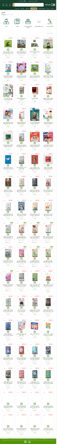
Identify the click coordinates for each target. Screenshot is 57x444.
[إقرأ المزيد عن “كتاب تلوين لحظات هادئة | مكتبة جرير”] (21, 96)
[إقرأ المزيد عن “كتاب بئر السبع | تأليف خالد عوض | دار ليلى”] (21, 165)
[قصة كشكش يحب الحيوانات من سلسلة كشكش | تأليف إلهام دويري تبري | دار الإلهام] (8, 229)
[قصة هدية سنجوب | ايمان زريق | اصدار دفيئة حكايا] (48, 206)
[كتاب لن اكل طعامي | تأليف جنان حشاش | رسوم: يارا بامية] (48, 182)
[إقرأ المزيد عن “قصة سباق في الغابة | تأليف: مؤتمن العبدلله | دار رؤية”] (21, 49)
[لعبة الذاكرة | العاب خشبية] (35, 326)
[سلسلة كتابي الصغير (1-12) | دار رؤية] (35, 44)
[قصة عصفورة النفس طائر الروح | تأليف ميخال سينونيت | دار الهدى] (8, 159)
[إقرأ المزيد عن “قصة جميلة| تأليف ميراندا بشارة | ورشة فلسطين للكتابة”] (35, 165)
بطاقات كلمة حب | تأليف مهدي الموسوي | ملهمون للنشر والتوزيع (48, 168)
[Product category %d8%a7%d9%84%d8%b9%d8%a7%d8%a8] (6, 22)
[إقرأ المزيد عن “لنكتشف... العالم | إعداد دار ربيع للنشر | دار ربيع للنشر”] (48, 332)
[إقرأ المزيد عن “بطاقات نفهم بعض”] (35, 96)
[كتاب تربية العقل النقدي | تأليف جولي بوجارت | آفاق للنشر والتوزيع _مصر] (21, 182)
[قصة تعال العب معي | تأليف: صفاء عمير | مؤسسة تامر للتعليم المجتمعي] (21, 206)
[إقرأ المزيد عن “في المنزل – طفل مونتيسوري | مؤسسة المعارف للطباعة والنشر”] (35, 308)
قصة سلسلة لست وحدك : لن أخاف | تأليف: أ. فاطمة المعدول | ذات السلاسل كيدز (35, 123)
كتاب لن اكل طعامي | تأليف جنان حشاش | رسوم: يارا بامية (48, 191)
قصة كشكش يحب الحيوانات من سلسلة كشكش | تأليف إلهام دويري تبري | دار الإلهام (8, 237)
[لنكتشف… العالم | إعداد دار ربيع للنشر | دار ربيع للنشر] (48, 326)
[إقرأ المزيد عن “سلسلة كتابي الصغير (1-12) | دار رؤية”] (35, 49)
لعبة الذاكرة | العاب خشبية (34, 333)
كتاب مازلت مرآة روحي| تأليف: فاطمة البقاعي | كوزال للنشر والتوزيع (48, 311)
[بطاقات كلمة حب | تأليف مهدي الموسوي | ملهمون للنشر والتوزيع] (48, 159)
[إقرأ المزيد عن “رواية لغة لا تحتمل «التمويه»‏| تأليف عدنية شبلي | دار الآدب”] (48, 74)
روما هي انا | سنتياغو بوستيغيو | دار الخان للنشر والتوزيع (8, 191)
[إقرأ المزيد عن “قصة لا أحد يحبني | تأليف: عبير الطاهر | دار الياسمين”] (48, 120)
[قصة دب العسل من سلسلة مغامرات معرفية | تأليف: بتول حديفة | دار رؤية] (8, 44)
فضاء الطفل (28, 8)
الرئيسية (11, 14)
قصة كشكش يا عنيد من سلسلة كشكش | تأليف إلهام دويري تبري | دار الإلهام (21, 262)
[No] (25, 442)
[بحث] (13, 5)
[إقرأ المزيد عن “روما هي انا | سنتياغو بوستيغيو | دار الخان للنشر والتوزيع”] (8, 188)
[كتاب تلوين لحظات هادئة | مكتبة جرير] (21, 90)
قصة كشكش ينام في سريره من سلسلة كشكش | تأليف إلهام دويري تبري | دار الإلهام (35, 237)
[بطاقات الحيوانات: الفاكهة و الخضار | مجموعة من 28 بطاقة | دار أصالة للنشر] (48, 90)
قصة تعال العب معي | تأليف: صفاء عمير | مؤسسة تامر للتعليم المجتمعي (21, 215)
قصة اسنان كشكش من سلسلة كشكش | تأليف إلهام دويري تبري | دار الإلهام (48, 262)
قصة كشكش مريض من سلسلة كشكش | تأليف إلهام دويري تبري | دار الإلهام (21, 237)
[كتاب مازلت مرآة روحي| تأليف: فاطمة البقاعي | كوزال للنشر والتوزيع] (48, 302)
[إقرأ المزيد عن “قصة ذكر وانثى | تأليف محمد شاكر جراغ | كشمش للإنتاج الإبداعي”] (8, 120)
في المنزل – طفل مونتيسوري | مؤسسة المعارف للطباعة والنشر (35, 311)
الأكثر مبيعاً (22, 8)
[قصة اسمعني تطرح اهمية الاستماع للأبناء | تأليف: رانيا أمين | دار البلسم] (48, 398)
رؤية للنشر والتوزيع (48, 54)
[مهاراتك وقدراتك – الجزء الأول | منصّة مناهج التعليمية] (8, 277)
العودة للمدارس (33, 8)
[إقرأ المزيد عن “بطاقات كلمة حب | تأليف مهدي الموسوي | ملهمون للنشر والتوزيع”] (48, 165)
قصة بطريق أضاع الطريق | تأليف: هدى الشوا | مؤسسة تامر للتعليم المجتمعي (8, 215)
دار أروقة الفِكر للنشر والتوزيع (48, 312)
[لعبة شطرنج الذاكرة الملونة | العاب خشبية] (21, 326)
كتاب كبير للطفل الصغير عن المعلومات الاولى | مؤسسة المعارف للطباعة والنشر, (8, 311)
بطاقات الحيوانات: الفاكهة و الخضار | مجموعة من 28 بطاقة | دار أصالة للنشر (48, 99)
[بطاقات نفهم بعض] (35, 90)
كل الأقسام (52, 8)
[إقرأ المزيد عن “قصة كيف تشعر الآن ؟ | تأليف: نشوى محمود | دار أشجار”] (8, 96)
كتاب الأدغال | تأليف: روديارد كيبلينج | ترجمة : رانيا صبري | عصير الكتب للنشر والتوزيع (8, 429)
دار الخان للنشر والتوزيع (8, 192)
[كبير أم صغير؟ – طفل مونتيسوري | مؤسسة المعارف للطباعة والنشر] (21, 302)
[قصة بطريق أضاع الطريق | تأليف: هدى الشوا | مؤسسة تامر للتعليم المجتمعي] (8, 206)
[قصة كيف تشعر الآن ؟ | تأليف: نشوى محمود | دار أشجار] (8, 90)
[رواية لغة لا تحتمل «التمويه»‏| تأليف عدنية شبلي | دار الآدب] (48, 68)
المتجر (8, 14)
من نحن (48, 8)
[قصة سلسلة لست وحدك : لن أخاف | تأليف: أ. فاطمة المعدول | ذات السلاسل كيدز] (35, 114)
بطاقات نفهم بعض (35, 98)
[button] (55, 23)
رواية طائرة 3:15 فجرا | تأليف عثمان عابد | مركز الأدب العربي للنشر (21, 286)
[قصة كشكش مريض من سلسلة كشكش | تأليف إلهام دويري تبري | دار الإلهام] (21, 229)
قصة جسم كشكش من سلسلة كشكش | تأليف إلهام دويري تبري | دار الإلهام (48, 237)
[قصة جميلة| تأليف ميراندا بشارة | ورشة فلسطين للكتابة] (35, 159)
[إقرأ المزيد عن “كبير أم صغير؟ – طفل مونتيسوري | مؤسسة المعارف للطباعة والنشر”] (21, 308)
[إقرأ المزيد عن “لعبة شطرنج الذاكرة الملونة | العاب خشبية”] (21, 332)
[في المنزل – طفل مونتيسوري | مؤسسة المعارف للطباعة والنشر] (35, 302)
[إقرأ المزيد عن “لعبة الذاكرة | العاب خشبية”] (35, 332)
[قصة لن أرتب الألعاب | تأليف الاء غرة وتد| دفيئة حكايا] (48, 277)
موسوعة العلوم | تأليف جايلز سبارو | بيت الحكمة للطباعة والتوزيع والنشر (8, 359)
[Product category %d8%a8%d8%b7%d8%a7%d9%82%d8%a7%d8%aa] (17, 22)
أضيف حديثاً (17, 8)
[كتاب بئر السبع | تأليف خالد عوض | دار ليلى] (21, 159)
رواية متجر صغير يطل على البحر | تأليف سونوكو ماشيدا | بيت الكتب (21, 146)
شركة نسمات (8, 287)
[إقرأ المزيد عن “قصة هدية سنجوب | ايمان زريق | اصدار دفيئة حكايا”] (48, 212)
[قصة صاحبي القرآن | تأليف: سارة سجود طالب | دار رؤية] (48, 44)
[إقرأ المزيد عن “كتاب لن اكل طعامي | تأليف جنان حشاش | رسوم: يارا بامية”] (48, 188)
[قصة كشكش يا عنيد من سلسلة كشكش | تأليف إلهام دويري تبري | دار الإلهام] (21, 253)
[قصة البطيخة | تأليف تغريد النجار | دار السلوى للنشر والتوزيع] (8, 398)
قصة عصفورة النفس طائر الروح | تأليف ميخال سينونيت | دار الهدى (8, 168)
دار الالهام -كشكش (48, 239)
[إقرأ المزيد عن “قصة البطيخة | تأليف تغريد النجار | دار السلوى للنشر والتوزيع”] (8, 404)
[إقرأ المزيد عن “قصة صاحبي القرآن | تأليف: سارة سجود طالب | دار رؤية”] (48, 49)
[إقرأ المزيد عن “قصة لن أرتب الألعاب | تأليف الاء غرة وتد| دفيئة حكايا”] (48, 282)
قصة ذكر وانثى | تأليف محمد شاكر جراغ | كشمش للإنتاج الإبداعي (8, 123)
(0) (45, 55)
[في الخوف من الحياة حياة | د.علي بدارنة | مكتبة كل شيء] (8, 253)
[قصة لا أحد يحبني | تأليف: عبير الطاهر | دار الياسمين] (48, 114)
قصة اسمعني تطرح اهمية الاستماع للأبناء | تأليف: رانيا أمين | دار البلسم (48, 407)
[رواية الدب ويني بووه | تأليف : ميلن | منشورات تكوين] (35, 420)
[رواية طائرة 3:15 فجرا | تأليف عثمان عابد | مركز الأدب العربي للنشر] (21, 277)
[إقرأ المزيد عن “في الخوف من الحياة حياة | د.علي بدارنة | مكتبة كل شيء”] (8, 258)
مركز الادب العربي (21, 287)
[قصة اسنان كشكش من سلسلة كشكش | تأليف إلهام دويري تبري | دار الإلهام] (48, 253)
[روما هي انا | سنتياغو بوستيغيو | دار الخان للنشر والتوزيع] (8, 182)
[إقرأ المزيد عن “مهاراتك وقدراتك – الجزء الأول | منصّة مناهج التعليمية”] (8, 282)
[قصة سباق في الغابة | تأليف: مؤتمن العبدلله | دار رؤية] (21, 44)
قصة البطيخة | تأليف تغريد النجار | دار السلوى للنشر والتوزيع (8, 407)
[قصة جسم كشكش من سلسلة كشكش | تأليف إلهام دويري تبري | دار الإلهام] (48, 229)
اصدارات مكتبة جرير (21, 100)
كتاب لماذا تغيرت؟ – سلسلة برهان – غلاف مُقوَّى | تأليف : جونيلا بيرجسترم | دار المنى (35, 286)
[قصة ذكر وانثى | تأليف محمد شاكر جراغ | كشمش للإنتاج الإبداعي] (8, 114)
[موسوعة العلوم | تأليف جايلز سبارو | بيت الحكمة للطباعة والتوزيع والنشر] (8, 350)
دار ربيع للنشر (48, 336)
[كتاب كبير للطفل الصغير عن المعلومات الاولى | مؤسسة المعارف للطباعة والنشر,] (8, 302)
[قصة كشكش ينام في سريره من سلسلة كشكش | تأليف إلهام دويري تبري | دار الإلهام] (35, 229)
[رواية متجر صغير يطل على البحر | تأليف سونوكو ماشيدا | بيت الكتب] (21, 137)
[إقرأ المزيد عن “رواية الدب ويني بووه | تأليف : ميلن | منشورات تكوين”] (35, 426)
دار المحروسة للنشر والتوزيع (21, 431)
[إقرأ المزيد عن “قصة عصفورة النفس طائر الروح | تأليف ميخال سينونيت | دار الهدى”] (8, 165)
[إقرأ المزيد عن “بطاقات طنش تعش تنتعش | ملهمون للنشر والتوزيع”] (8, 143)
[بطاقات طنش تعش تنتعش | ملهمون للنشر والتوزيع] (8, 137)
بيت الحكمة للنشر (8, 336)
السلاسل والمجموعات (41, 8)
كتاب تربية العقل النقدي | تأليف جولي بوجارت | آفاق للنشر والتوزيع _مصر (21, 191)
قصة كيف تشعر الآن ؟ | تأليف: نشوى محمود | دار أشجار (8, 99)
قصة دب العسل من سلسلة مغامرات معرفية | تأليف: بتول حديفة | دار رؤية (8, 53)
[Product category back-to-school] (50, 22)
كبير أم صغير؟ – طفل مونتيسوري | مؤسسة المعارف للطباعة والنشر (21, 311)
